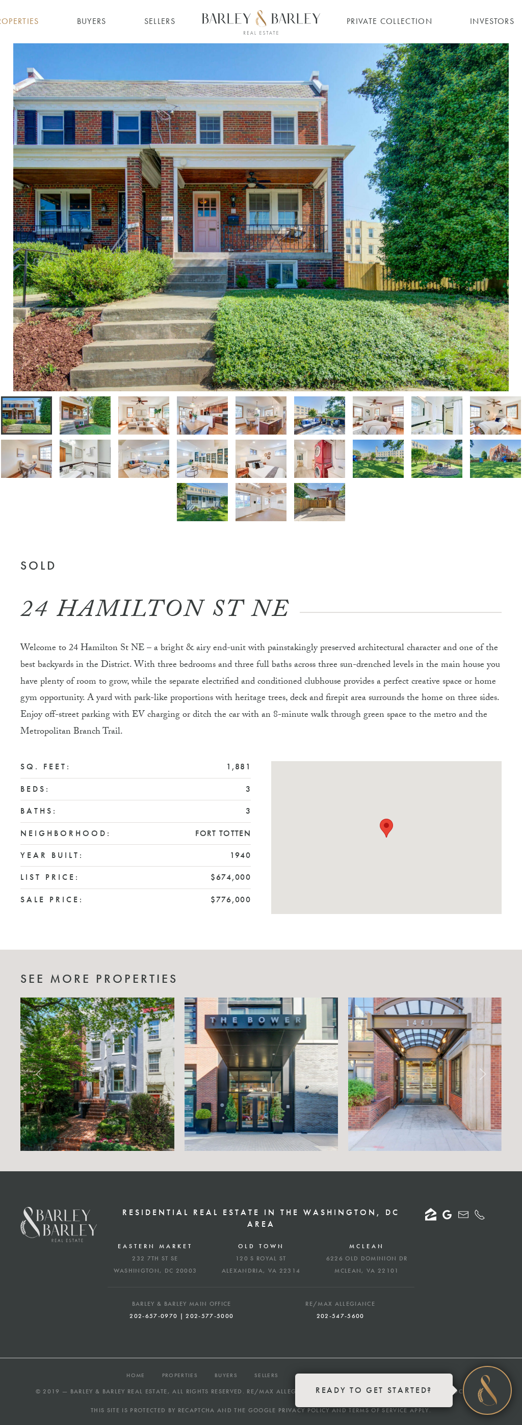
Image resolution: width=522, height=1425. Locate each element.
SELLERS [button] (159, 21)
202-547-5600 (340, 1316)
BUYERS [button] (92, 21)
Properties (180, 1375)
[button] (21, 217)
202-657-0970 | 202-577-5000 (181, 1316)
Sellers (266, 1375)
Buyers (226, 1375)
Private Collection (389, 21)
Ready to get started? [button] (374, 1390)
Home (135, 1375)
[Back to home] (261, 22)
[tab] (26, 415)
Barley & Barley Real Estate (119, 1391)
